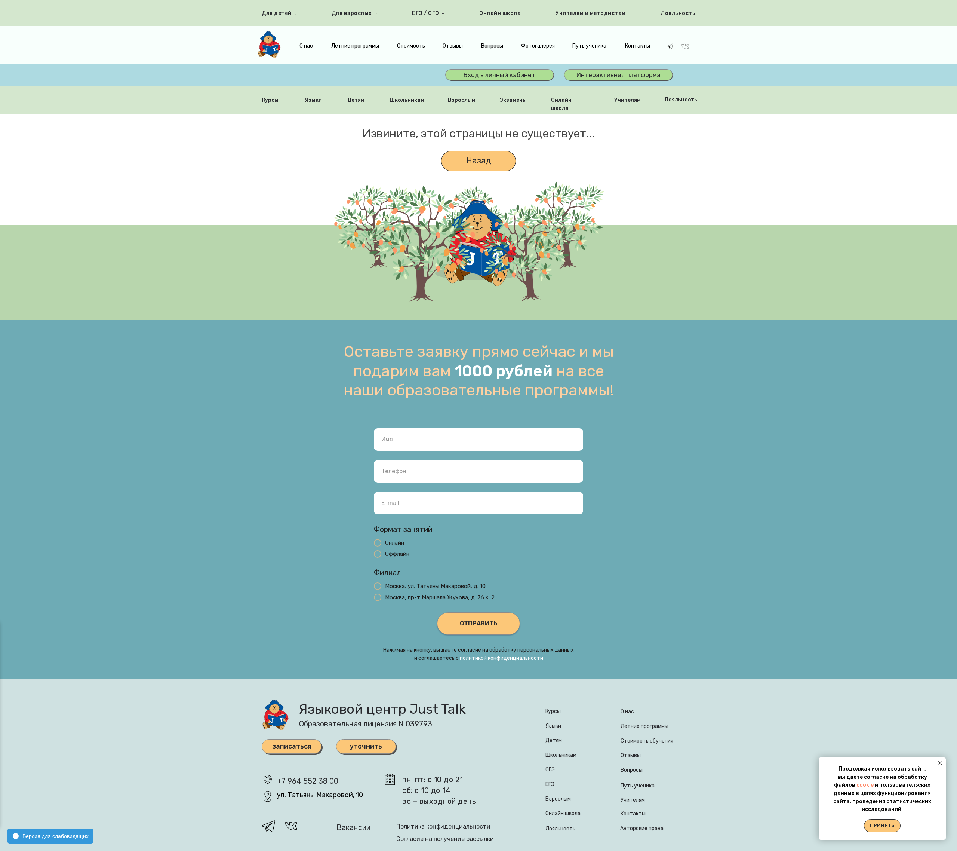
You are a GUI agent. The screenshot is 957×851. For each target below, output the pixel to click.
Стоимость (411, 46)
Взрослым (462, 100)
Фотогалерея (538, 46)
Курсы (270, 100)
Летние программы (355, 46)
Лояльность (678, 13)
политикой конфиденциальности (501, 658)
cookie (865, 785)
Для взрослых (352, 13)
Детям (355, 100)
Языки (313, 100)
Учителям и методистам (591, 13)
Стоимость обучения (647, 741)
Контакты (637, 46)
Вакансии (353, 827)
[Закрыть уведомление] (940, 763)
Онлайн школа (500, 13)
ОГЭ (550, 769)
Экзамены (513, 100)
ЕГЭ (549, 784)
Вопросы (492, 46)
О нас (306, 46)
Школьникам (407, 100)
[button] (366, 746)
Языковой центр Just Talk (382, 709)
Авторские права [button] (642, 828)
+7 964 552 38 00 (307, 781)
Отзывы (453, 46)
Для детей (277, 13)
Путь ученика (589, 46)
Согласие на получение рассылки (445, 838)
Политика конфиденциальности (443, 826)
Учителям (627, 100)
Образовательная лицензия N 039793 (365, 723)
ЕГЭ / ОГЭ (425, 13)
